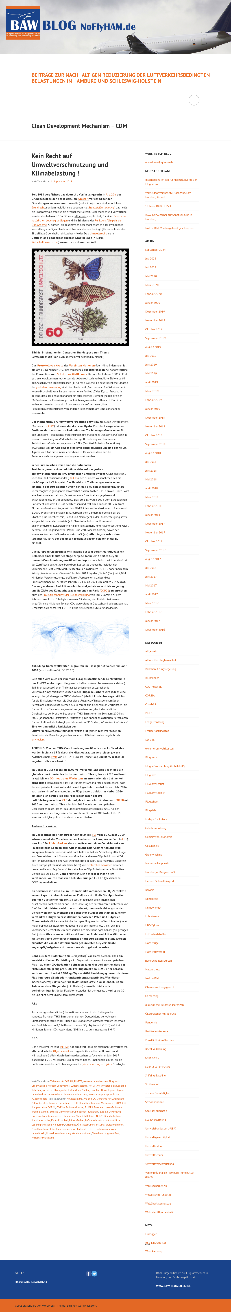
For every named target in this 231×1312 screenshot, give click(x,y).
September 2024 (155, 249)
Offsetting (106, 1085)
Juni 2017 (151, 576)
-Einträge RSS (156, 1242)
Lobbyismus (63, 1085)
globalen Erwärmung (48, 387)
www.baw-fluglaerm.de (159, 162)
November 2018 (155, 426)
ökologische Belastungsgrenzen (164, 1004)
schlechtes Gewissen (99, 865)
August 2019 (153, 347)
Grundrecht (38, 207)
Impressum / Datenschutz (31, 1281)
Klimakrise (151, 898)
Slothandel (152, 1084)
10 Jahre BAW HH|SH (158, 206)
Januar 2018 (152, 515)
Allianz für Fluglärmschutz (161, 660)
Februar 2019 (153, 400)
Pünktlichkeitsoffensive (159, 1040)
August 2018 (153, 453)
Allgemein (151, 651)
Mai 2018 (151, 479)
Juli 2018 (150, 461)
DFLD (148, 713)
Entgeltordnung (154, 722)
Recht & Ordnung (155, 1049)
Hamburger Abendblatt (75, 1116)
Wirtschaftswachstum (45, 242)
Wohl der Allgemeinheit (159, 1212)
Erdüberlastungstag (157, 731)
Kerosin (52, 1085)
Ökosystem (83, 1124)
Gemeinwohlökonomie (158, 837)
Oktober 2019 (153, 329)
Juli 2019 (150, 355)
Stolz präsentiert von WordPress (35, 1305)
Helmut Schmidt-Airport (159, 881)
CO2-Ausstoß (56, 1081)
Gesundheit (152, 845)
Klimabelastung (112, 1116)
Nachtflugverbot (155, 951)
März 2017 (152, 603)
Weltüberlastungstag (158, 1203)
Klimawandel (153, 907)
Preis (54, 757)
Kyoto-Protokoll (59, 1120)
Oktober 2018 (153, 435)
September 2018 (155, 444)
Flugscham (92, 1111)
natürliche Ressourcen (158, 960)
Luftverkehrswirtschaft (97, 1120)
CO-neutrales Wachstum (66, 778)
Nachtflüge (152, 943)
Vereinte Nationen (81, 1133)
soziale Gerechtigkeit (158, 1093)
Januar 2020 (152, 302)
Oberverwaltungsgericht (160, 987)
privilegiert (38, 739)
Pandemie (151, 1022)
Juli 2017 (150, 568)
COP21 (105, 590)
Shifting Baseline (91, 1090)
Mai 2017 (151, 585)
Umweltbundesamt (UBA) (160, 1128)
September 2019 (155, 338)
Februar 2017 (153, 612)
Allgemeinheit (61, 1051)
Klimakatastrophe (41, 1120)
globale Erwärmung (110, 1111)
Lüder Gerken (58, 843)
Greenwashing (39, 1085)
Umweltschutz (54, 1094)
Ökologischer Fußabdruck (67, 1090)
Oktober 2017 (153, 541)
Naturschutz (152, 969)
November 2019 (155, 320)
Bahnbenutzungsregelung (160, 669)
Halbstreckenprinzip (157, 863)
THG (89, 1129)
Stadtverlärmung (155, 1119)
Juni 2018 (151, 470)
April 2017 (151, 594)
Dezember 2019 (155, 311)
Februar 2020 (153, 294)
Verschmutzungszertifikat (105, 1133)
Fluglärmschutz (154, 784)
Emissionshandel (75, 1107)
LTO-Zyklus (152, 925)
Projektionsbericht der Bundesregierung (66, 595)
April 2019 (151, 382)
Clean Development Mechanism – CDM (100, 1103)
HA (94, 834)
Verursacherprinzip (99, 1094)
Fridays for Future (156, 819)
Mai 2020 (151, 276)
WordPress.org (153, 1251)
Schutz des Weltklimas (72, 374)
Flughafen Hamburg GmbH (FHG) (165, 766)
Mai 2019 (151, 373)
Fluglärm (150, 775)
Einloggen (151, 1234)
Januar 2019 (152, 408)
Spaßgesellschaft (156, 1111)
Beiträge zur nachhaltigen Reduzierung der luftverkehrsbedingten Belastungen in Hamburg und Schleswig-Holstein (121, 78)
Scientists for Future (157, 1066)
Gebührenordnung (155, 828)
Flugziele (150, 810)
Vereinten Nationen (82, 365)
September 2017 (155, 550)
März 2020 (152, 285)
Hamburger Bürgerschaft (160, 872)
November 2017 (155, 532)
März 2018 (152, 497)
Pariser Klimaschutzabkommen (106, 1124)
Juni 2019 (151, 364)
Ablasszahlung (74, 1098)
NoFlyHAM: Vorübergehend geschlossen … (170, 228)
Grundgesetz (55, 1116)
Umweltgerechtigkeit (112, 1090)
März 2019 (152, 391)
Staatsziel (81, 1129)
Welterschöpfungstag (158, 1194)
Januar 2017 (152, 621)
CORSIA (120, 800)
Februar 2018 (153, 506)
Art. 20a (111, 194)
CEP (124, 839)
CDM (51, 426)
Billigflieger (152, 678)
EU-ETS (73, 478)
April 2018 (151, 488)
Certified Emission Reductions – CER (58, 1103)
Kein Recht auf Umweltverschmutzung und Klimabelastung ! (70, 164)
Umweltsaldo (39, 1094)
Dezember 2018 (155, 417)
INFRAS (64, 1047)
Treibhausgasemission (105, 1129)
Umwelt (83, 199)
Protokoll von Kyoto (50, 365)
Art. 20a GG (90, 1098)
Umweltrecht (98, 233)
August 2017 (153, 559)
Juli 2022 (150, 267)
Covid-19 (150, 704)
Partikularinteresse (156, 1031)
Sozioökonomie (154, 1102)
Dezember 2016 (155, 629)
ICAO (64, 800)
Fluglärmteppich (155, 792)
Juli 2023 (150, 258)
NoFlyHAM (94, 1085)
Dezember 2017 (155, 523)
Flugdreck (114, 1081)
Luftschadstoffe (79, 1085)
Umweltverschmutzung (75, 1094)
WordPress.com (87, 1305)
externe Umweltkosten (95, 1081)
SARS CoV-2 (152, 1058)
